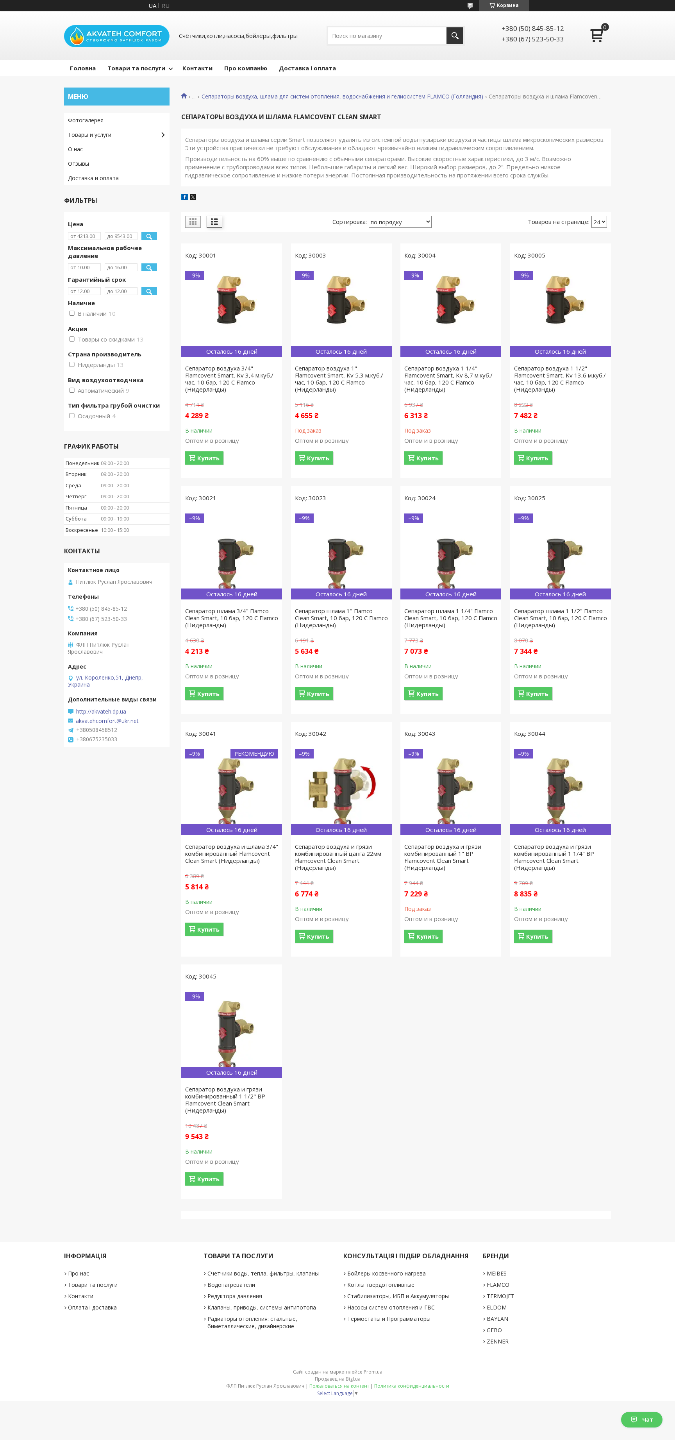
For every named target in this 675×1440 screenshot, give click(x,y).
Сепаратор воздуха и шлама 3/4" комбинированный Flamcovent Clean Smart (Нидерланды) (231, 853)
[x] (193, 198)
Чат (647, 1419)
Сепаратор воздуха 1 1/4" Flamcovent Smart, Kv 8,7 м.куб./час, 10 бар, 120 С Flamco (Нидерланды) (448, 379)
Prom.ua (373, 1371)
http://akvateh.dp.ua (101, 711)
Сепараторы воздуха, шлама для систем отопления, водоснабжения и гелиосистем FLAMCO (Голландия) (342, 96)
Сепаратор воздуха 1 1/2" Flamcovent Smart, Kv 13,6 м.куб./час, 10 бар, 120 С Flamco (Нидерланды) (560, 379)
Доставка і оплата (307, 68)
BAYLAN (497, 1318)
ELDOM (497, 1307)
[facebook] (184, 198)
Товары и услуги (89, 134)
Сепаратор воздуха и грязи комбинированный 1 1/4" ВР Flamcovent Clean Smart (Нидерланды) (554, 857)
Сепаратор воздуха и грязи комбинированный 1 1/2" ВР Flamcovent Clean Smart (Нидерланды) (225, 1100)
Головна (83, 68)
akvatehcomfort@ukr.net (107, 720)
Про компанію (245, 68)
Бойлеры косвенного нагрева (386, 1273)
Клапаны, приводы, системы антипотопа (261, 1307)
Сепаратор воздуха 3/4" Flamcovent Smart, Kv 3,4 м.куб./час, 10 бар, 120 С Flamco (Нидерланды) (229, 379)
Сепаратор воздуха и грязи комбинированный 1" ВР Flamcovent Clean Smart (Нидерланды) (442, 857)
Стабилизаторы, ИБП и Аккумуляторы (398, 1296)
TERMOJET (500, 1296)
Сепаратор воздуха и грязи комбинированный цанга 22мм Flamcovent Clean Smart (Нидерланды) (338, 857)
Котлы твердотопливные (380, 1284)
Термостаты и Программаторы (388, 1318)
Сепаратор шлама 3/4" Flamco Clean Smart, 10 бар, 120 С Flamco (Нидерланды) (231, 617)
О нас (75, 149)
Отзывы (78, 163)
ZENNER (498, 1341)
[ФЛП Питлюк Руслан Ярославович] (117, 35)
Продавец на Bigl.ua (338, 1379)
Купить (208, 458)
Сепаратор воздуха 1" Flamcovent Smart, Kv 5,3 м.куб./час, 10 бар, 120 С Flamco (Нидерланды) (339, 379)
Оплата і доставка (92, 1307)
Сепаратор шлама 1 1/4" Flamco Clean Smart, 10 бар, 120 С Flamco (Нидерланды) (450, 617)
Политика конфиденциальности (411, 1386)
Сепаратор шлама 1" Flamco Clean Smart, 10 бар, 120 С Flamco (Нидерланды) (341, 617)
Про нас (78, 1273)
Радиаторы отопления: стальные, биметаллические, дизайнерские (252, 1322)
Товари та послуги (136, 68)
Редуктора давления (234, 1296)
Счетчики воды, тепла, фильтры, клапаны (263, 1273)
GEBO (494, 1330)
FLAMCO (498, 1284)
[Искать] (454, 35)
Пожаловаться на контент (339, 1386)
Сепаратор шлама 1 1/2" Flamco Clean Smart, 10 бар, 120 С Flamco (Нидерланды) (560, 617)
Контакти (197, 68)
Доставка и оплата (93, 178)
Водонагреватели (231, 1284)
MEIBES (497, 1273)
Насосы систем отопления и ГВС (391, 1307)
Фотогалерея (86, 120)
